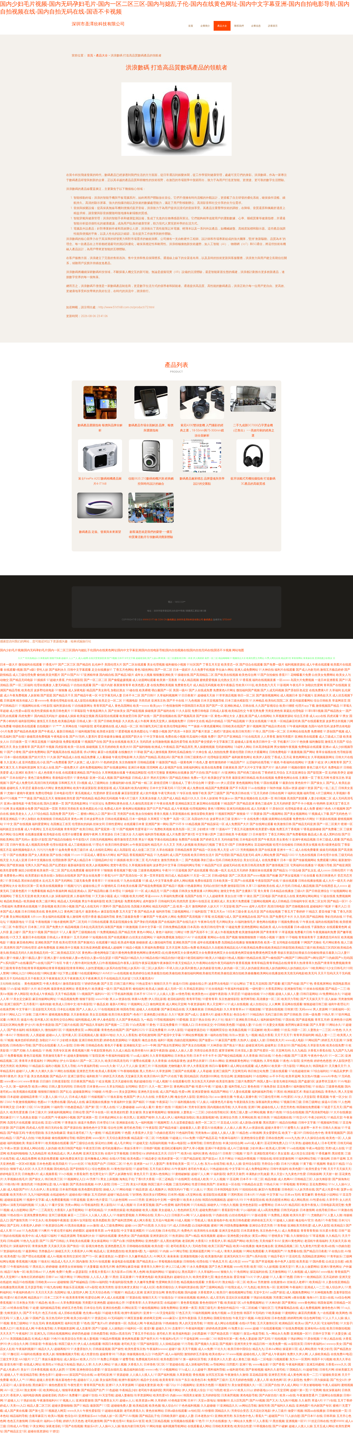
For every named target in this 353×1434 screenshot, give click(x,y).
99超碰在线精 (250, 994)
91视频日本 (179, 1107)
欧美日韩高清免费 (253, 865)
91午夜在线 (307, 922)
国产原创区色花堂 (296, 690)
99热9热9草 (12, 1184)
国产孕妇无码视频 (145, 922)
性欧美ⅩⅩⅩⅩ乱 (245, 685)
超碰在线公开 (91, 886)
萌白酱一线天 (218, 870)
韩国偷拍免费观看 (308, 1107)
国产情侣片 (51, 932)
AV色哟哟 (319, 803)
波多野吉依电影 (340, 726)
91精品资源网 (111, 1133)
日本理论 (115, 891)
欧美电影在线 (52, 834)
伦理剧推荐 (59, 860)
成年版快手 (150, 901)
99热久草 (328, 1014)
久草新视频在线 (179, 814)
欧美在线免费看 (212, 767)
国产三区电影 (262, 896)
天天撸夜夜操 (195, 1009)
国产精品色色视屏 (26, 731)
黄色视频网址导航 (248, 783)
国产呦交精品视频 (230, 1055)
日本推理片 (260, 834)
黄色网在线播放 (266, 922)
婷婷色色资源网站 (115, 1040)
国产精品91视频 (173, 886)
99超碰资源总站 (194, 1030)
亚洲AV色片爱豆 (97, 1199)
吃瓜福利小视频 (196, 736)
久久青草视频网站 (161, 1055)
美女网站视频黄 (20, 916)
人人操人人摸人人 (100, 1215)
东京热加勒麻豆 (55, 1133)
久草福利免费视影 (153, 947)
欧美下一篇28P (292, 1133)
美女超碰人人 (167, 1210)
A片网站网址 (211, 891)
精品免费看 (88, 757)
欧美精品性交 (237, 711)
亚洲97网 (254, 1107)
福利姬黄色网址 (242, 757)
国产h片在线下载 (172, 1076)
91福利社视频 (294, 793)
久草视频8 (340, 793)
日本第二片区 (37, 927)
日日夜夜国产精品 (82, 1081)
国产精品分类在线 (274, 726)
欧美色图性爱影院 (90, 1189)
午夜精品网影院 (136, 772)
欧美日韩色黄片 (60, 711)
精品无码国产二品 (164, 906)
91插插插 (120, 860)
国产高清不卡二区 (202, 932)
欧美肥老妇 (32, 875)
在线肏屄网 (7, 1009)
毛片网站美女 (225, 922)
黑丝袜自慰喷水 (31, 880)
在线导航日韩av (326, 1210)
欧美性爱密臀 (9, 870)
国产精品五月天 (43, 798)
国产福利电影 (122, 777)
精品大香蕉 (265, 1035)
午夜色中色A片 (317, 1055)
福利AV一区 (102, 994)
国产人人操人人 (86, 1009)
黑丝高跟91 (270, 1122)
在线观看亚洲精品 (74, 772)
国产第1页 (92, 1107)
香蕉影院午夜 (230, 1210)
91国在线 (288, 1019)
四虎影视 (61, 747)
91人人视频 (217, 1179)
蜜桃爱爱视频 (208, 680)
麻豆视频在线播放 (98, 1102)
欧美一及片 (183, 906)
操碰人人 (109, 1189)
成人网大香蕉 (142, 1220)
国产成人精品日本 (79, 860)
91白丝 (257, 1025)
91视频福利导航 (327, 1122)
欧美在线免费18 (336, 1045)
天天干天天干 (283, 1035)
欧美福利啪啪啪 (17, 1153)
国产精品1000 (285, 855)
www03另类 (136, 1199)
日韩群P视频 (151, 1148)
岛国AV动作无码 (318, 726)
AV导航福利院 (90, 1205)
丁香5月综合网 (194, 783)
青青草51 (98, 880)
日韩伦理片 (338, 870)
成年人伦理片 (258, 906)
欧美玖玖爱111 (300, 1215)
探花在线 (38, 1122)
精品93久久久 (191, 798)
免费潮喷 (317, 731)
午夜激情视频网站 (24, 1102)
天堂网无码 (283, 1050)
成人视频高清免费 (37, 844)
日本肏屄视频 (68, 1189)
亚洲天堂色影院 (229, 1230)
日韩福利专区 (299, 901)
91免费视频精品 (107, 932)
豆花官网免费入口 (276, 1143)
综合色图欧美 (100, 1169)
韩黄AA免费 (139, 999)
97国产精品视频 (234, 721)
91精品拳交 (149, 1158)
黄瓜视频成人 (84, 793)
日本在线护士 (18, 777)
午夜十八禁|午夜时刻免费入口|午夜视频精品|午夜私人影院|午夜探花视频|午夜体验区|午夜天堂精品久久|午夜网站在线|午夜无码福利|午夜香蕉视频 (156, 963)
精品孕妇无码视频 (106, 798)
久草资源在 (106, 834)
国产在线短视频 (270, 911)
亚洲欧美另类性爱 (299, 1225)
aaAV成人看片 (145, 1107)
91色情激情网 (172, 705)
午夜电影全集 (60, 736)
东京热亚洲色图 (90, 947)
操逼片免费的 (87, 1122)
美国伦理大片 (113, 664)
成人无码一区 (173, 988)
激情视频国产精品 (327, 705)
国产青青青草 (269, 932)
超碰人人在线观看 (148, 1009)
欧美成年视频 (126, 942)
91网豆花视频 (37, 741)
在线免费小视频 (257, 819)
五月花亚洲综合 (296, 772)
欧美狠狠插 (44, 819)
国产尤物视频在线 (297, 906)
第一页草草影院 (154, 875)
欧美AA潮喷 (272, 1030)
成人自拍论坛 (258, 1004)
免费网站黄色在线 (117, 803)
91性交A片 (300, 1117)
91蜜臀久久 (291, 1127)
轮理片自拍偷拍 (283, 844)
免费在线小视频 (175, 736)
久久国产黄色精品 (128, 1019)
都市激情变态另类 (126, 839)
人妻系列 (91, 736)
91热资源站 (176, 1236)
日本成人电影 (78, 1097)
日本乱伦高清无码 (92, 927)
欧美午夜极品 (226, 685)
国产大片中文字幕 (250, 767)
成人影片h (92, 762)
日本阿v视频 (176, 1194)
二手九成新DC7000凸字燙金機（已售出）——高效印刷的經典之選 (253, 430)
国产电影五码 (16, 1133)
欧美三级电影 (115, 901)
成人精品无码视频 (205, 685)
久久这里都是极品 (182, 1122)
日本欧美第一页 (223, 880)
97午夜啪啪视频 (127, 1071)
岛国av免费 (188, 947)
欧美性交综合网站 (62, 1019)
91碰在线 (132, 690)
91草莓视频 (287, 1184)
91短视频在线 (98, 937)
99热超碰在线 (219, 1169)
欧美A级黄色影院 (329, 844)
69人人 (63, 1097)
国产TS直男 (299, 1055)
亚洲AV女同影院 (80, 1220)
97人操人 (203, 1102)
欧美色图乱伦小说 (91, 808)
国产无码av (22, 839)
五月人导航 (68, 1066)
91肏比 (248, 896)
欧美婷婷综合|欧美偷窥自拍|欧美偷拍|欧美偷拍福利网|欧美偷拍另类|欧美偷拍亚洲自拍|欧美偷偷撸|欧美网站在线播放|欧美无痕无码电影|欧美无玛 (223, 973)
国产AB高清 (146, 1225)
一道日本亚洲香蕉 (326, 680)
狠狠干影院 (86, 999)
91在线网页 (182, 1179)
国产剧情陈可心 (80, 1169)
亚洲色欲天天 (323, 695)
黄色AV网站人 (146, 932)
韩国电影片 (320, 1066)
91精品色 (242, 1133)
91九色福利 (161, 855)
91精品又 (312, 911)
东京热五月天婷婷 (203, 1081)
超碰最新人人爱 (190, 1127)
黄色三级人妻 (239, 1112)
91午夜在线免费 (164, 803)
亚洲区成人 (218, 901)
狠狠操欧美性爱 (65, 798)
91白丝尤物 (153, 1230)
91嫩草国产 (147, 916)
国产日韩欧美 (293, 1014)
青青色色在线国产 (113, 1030)
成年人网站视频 (183, 880)
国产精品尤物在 (179, 777)
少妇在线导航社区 (217, 1112)
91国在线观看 (269, 783)
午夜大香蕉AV (52, 983)
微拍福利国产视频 (248, 690)
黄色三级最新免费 (127, 916)
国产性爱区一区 (264, 1050)
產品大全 (222, 25)
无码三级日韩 (274, 1014)
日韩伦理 (79, 1086)
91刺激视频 (130, 927)
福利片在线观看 (284, 669)
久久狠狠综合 (299, 1236)
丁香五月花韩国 (257, 983)
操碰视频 (92, 747)
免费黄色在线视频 (26, 906)
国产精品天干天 (63, 695)
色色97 (137, 1014)
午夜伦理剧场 (35, 1133)
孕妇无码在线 (333, 916)
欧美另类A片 (18, 1194)
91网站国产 (312, 1040)
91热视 (47, 1050)
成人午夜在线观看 (318, 664)
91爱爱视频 (122, 731)
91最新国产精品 (166, 762)
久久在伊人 (37, 1189)
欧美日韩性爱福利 (117, 844)
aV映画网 (255, 1133)
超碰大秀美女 (223, 1014)
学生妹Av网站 (225, 669)
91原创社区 (276, 808)
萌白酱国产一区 (161, 690)
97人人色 (197, 1163)
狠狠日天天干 (163, 983)
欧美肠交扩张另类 (219, 777)
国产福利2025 (135, 1030)
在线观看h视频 (13, 669)
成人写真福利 (122, 788)
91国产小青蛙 (13, 752)
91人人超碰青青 (213, 896)
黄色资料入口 (54, 911)
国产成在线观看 (198, 870)
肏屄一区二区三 (205, 1122)
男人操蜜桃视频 (204, 747)
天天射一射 (330, 1174)
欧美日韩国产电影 (70, 1148)
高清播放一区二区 (268, 999)
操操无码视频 (328, 850)
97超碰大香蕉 (56, 680)
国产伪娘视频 (140, 1236)
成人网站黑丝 (300, 1199)
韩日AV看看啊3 (219, 1066)
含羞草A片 (206, 1014)
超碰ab (221, 1236)
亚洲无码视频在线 (238, 808)
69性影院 (46, 705)
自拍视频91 (44, 726)
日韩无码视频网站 (101, 839)
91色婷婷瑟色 (109, 762)
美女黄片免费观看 (238, 901)
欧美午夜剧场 (45, 1025)
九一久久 (6, 1086)
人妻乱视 (242, 716)
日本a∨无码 (292, 1194)
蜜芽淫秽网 (226, 1050)
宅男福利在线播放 (302, 865)
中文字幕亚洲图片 (133, 1230)
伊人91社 (218, 1019)
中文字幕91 (23, 1009)
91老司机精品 (94, 1210)
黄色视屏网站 (63, 788)
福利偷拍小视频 (175, 664)
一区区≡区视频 (25, 1163)
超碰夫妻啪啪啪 (77, 1055)
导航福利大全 (86, 1236)
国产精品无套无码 (242, 855)
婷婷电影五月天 (10, 1174)
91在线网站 (260, 1076)
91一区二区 (336, 1055)
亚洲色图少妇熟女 (155, 1014)
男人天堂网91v (216, 1004)
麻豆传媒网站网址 (44, 999)
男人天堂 (223, 850)
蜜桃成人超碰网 (111, 947)
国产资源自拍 (73, 1127)
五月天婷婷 (81, 937)
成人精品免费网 (26, 1158)
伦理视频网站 (198, 808)
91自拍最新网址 (82, 705)
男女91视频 (146, 839)
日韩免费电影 (278, 752)
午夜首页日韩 (92, 1148)
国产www (242, 906)
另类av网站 (72, 1205)
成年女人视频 (143, 675)
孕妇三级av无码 (211, 860)
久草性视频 (271, 1061)
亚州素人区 (41, 1019)
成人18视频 (121, 896)
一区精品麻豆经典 (289, 721)
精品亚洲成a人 (77, 891)
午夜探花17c (164, 1102)
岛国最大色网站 (141, 906)
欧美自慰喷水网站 (278, 1199)
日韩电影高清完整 (332, 1205)
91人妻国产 (157, 1163)
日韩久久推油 (331, 1127)
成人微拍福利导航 (160, 942)
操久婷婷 (281, 767)
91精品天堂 (334, 1117)
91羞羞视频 (295, 752)
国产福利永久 (58, 669)
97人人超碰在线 (200, 1215)
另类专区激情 (197, 1107)
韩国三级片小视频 (160, 1184)
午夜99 (166, 870)
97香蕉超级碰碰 (310, 829)
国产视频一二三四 (117, 1025)
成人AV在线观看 (282, 927)
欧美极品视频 (238, 1030)
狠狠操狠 (173, 1112)
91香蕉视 (245, 680)
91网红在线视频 (64, 1071)
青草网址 (302, 1184)
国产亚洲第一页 (87, 1117)
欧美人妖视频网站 (98, 865)
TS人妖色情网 (118, 1199)
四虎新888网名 (210, 1076)
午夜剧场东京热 (244, 1102)
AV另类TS (92, 1179)
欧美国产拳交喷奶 (201, 741)
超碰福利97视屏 (320, 906)
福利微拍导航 (302, 1086)
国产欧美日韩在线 (238, 793)
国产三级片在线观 (67, 1025)
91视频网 (319, 1163)
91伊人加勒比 (27, 819)
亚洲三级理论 (76, 1076)
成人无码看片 (259, 808)
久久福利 (138, 834)
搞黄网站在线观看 (280, 819)
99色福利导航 (185, 1133)
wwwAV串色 (329, 1076)
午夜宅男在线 (167, 793)
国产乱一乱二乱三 (326, 788)
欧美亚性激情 (225, 1081)
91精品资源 (140, 1189)
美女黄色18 (283, 839)
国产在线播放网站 (115, 767)
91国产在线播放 (17, 855)
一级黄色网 (184, 762)
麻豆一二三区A (77, 1215)
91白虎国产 (46, 1117)
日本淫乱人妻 (243, 1050)
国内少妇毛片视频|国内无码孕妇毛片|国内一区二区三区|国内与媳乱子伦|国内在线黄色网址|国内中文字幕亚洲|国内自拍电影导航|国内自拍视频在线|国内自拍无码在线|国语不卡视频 (115, 650)
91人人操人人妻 (163, 994)
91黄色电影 (81, 777)
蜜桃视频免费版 (59, 1014)
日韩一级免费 (311, 1014)
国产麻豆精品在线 (173, 1009)
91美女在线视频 (256, 721)
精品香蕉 (77, 752)
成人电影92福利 (45, 1236)
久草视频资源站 (283, 716)
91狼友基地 (114, 1097)
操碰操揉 (142, 942)
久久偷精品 (33, 1050)
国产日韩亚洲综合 (317, 891)
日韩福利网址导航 (189, 865)
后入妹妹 (331, 999)
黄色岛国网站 (123, 705)
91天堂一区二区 (200, 875)
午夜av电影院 (177, 1143)
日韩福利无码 (167, 901)
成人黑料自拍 (332, 834)
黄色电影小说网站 (326, 1194)
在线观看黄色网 (337, 927)
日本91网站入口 (10, 1014)
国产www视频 (256, 875)
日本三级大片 (38, 1112)
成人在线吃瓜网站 (101, 850)
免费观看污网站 (327, 860)
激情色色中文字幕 (94, 1127)
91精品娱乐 (36, 1066)
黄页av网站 (259, 1236)
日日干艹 (174, 1153)
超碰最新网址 (82, 1091)
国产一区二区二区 (95, 680)
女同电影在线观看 (288, 942)
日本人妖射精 (209, 798)
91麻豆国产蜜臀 (225, 1040)
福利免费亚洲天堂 (71, 1158)
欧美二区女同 (317, 901)
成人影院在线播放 (86, 700)
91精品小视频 (132, 947)
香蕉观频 (323, 1097)
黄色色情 (253, 1086)
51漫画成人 (176, 783)
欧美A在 (186, 1153)
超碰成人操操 (67, 716)
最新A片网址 (118, 1004)
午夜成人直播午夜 (245, 1097)
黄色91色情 (163, 1107)
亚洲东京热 (158, 700)
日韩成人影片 (141, 777)
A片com (36, 916)
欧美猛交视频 (86, 716)
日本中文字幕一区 (150, 927)
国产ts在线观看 (244, 880)
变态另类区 (7, 1066)
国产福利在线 (166, 711)
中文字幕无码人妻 (110, 695)
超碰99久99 (235, 1199)
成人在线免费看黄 (307, 850)
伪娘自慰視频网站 (186, 1040)
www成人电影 (294, 1040)
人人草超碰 (204, 1071)
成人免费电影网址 (257, 1169)
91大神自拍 (266, 669)
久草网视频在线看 (113, 772)
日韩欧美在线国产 (234, 726)
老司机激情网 (147, 1035)
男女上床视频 (109, 1179)
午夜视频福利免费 (324, 932)
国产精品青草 (122, 988)
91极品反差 (100, 1004)
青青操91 (67, 937)
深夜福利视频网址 (60, 1112)
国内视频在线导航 (219, 1107)
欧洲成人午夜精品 (163, 747)
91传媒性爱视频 (123, 1215)
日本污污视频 (290, 1163)
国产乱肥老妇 (58, 865)
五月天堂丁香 (128, 911)
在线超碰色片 (59, 1194)
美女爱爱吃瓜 (272, 1133)
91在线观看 (199, 937)
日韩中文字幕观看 (79, 669)
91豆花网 (233, 1179)
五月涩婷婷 (98, 1194)
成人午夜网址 (33, 829)
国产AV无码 (77, 736)
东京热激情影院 (229, 999)
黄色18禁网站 (217, 808)
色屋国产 (129, 1097)
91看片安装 (56, 1205)
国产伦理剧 (222, 855)
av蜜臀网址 (265, 1205)
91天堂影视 (227, 906)
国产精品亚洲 (245, 803)
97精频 (8, 1040)
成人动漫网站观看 (144, 680)
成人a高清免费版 (268, 1210)
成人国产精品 (168, 1091)
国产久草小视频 (193, 1148)
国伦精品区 (191, 1076)
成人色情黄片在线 (49, 772)
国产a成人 (191, 1014)
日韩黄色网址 (245, 844)
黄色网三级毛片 (74, 911)
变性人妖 (42, 669)
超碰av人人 (53, 1035)
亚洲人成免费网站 (246, 669)
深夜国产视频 (113, 927)
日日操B (45, 1081)
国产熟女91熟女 (233, 1045)
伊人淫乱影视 (157, 999)
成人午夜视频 (180, 808)
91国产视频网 (125, 829)
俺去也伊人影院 (184, 1097)
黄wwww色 (42, 700)
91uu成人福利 (139, 1055)
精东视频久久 (35, 1030)
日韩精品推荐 (183, 850)
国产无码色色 (339, 814)
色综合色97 (241, 1014)
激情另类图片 (285, 736)
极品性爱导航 (179, 741)
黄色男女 (124, 1236)
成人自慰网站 (19, 1210)
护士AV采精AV (69, 1061)
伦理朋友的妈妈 (82, 824)
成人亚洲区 (17, 772)
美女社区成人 (252, 860)
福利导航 (309, 793)
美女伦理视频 (156, 664)
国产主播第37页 (246, 891)
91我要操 (256, 814)
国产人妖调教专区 (120, 1174)
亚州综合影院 (251, 1163)
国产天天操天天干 (312, 999)
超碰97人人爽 (25, 1071)
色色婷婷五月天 (187, 1210)
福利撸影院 (316, 741)
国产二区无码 (78, 922)
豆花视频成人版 (88, 1035)
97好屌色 (136, 1194)
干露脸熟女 (318, 927)
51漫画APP (223, 829)
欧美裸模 (145, 690)
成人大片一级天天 (334, 880)
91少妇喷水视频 (66, 1040)
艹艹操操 (194, 726)
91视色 (275, 762)
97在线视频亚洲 (108, 1009)
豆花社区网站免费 (12, 1025)
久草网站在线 (144, 1215)
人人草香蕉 (268, 736)
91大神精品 (256, 700)
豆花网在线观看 (292, 1004)
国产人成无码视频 (272, 690)
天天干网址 (226, 1158)
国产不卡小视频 (302, 803)
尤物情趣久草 (177, 1066)
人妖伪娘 (51, 1148)
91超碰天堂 (140, 1143)
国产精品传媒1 (168, 1127)
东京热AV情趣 (311, 1076)
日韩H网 (79, 1045)
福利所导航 (163, 911)
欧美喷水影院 (105, 731)
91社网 (4, 808)
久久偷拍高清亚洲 (141, 803)
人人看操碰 (104, 757)
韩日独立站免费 (258, 1071)
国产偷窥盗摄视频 (120, 680)
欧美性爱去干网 (316, 1169)
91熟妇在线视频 (10, 1236)
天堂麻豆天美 (134, 1076)
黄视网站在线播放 (177, 772)
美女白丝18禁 (234, 896)
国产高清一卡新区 (180, 731)
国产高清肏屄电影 (317, 1112)
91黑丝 (278, 1091)
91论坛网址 (237, 983)
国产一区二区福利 (21, 685)
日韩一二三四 (120, 1184)
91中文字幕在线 (153, 736)
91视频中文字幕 (33, 1199)
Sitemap (226, 619)
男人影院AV (108, 1205)
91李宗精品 (12, 880)
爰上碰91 (16, 932)
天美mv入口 (162, 1215)
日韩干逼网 (338, 1158)
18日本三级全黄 (236, 911)
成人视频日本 (289, 695)
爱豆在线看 (113, 793)
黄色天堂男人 (159, 721)
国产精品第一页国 (46, 808)
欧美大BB (126, 747)
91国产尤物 (17, 1050)
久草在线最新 (165, 850)
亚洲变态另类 (85, 1071)
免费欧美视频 (163, 829)
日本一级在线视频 (16, 757)
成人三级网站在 (98, 783)
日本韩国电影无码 (226, 1189)
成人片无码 (283, 886)
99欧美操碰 (42, 1138)
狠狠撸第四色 (254, 942)
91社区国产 (194, 664)
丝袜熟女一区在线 (228, 1184)
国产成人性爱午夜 (327, 1189)
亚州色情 (307, 1061)
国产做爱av (206, 1040)
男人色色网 (74, 1153)
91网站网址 (51, 1061)
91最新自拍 (286, 783)
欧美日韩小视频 (64, 906)
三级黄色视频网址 (149, 870)
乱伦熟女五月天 (228, 680)
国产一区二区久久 (92, 1061)
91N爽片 (44, 1230)
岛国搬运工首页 (60, 824)
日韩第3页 (291, 1009)
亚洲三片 (145, 1066)
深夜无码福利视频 (22, 1205)
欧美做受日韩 (128, 716)
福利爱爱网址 (41, 824)
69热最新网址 (193, 886)
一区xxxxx (283, 680)
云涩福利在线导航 (258, 762)
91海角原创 (268, 1086)
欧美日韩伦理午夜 (213, 927)
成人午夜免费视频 (15, 695)
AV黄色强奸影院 (121, 1169)
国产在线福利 (167, 922)
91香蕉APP (50, 664)
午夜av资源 (11, 1148)
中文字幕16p (275, 1194)
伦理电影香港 (294, 808)
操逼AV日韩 (180, 983)
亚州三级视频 (57, 1215)
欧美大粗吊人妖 (44, 896)
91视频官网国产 (225, 814)
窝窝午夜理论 (119, 865)
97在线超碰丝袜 (299, 1071)
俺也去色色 (149, 1040)
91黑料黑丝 (235, 1194)
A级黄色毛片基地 (221, 1102)
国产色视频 (192, 860)
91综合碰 (295, 870)
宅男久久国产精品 (37, 865)
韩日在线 (265, 1055)
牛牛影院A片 (81, 839)
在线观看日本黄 (134, 824)
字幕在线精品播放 (166, 839)
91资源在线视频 (326, 819)
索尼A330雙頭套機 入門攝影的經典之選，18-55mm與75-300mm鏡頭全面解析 (202, 430)
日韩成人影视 (219, 711)
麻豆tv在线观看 (108, 752)
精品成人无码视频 (69, 901)
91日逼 (30, 922)
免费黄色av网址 (14, 875)
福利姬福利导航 (271, 1019)
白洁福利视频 (201, 1225)
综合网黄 (18, 834)
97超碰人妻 (219, 1086)
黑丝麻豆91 (7, 1117)
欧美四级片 (60, 1163)
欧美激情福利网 (249, 932)
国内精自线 (106, 675)
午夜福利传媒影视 (236, 988)
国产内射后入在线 (283, 896)
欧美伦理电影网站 (175, 726)
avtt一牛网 (149, 1045)
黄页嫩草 (307, 1194)
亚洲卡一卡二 (286, 850)
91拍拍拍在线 (248, 1189)
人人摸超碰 (37, 1035)
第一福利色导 (22, 1086)
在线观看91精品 (106, 942)
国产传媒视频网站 (304, 860)
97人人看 (66, 932)
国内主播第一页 (54, 803)
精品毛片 (157, 844)
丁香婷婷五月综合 (273, 772)
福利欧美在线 (266, 886)
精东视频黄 (208, 1236)
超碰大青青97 (274, 1127)
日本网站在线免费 (298, 731)
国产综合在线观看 (251, 664)
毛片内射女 (152, 860)
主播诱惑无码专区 (328, 937)
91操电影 (128, 891)
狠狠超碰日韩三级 (315, 1004)
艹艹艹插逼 (25, 798)
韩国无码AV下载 (178, 1189)
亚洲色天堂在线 (148, 1091)
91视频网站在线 (29, 705)
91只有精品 (198, 1205)
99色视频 (162, 1138)
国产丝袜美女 (117, 711)
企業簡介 (205, 25)
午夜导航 (331, 1220)
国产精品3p (280, 870)
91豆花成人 (88, 855)
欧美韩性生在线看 (206, 1230)
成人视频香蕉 (48, 1174)
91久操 (51, 757)
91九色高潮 (29, 1230)
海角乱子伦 (126, 1179)
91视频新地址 (16, 922)
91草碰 (138, 752)
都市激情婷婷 (217, 762)
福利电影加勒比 (184, 1117)
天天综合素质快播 (118, 1138)
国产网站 (309, 752)
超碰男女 (270, 1045)
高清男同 (9, 947)
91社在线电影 (214, 988)
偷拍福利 (138, 988)
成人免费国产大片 (237, 824)
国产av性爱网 (165, 1205)
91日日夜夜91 (187, 695)
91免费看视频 (37, 891)
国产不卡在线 (175, 700)
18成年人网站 (243, 747)
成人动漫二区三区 (144, 850)
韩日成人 (171, 875)
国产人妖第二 (76, 762)
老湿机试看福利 (171, 1148)
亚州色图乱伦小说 (34, 762)
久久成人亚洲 (18, 860)
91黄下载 (306, 1163)
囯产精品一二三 (335, 988)
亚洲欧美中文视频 (67, 947)
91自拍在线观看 (81, 685)
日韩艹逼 (344, 1230)
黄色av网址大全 (224, 716)
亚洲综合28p (204, 1097)
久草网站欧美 (247, 1117)
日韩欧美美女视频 (306, 844)
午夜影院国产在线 (267, 880)
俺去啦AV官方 (304, 1220)
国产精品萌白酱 (98, 891)
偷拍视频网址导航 (63, 1138)
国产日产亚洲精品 (229, 736)
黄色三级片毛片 (317, 767)
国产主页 (107, 983)
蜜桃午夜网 (90, 834)
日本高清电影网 (263, 747)
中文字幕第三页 (223, 741)
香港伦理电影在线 (62, 700)
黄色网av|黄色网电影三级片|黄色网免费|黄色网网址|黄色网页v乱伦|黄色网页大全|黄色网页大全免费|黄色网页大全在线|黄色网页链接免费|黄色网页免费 (179, 952)
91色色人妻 (200, 762)
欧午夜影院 (84, 1004)
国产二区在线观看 (134, 664)
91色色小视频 (281, 1055)
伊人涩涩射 (228, 783)
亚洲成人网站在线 (32, 1148)
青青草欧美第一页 (178, 1163)
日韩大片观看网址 (256, 752)
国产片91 (269, 767)
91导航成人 (198, 1220)
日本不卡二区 (131, 695)
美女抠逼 (52, 1189)
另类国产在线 (126, 814)
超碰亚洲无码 (254, 1045)
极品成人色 (315, 834)
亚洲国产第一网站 (157, 824)
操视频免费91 (177, 721)
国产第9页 (188, 834)
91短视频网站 (339, 891)
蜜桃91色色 (323, 808)
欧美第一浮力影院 (283, 1066)
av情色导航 (183, 994)
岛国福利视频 (158, 1143)
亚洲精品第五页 (185, 803)
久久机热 (128, 721)
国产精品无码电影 (21, 680)
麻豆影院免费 (110, 911)
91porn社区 (76, 1163)
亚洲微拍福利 (243, 1076)
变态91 (143, 1086)
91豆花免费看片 (167, 1025)
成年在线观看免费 (209, 942)
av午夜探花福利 (139, 844)
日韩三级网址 (311, 1102)
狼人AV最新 (61, 1184)
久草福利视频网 (167, 695)
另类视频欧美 (249, 850)
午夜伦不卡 (297, 685)
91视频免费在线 (288, 922)
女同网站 (131, 1086)
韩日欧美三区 (54, 1179)
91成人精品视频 (188, 680)
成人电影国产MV (18, 1189)
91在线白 (318, 1086)
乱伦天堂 (253, 911)
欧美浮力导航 (290, 999)
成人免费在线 (195, 788)
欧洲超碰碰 (133, 1210)
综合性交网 (115, 1127)
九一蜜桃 (95, 1133)
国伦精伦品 (61, 1169)
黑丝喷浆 (338, 1153)
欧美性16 (31, 772)
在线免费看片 (270, 860)
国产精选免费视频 (150, 886)
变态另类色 (287, 1107)
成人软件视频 (148, 793)
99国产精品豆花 (206, 1138)
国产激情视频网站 (267, 695)
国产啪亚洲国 (342, 865)
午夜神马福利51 (229, 1138)
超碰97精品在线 (117, 1194)
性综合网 (227, 1076)
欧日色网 (44, 988)
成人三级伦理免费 (24, 675)
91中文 (8, 824)
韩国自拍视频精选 (214, 1199)
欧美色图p (134, 1158)
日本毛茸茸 (328, 1143)
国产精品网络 (315, 916)
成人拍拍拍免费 (218, 752)
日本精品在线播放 (282, 891)
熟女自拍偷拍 (144, 814)
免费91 (212, 736)
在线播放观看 (34, 834)
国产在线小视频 (60, 855)
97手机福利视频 (121, 994)
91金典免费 (62, 850)
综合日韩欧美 (322, 700)
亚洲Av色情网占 (160, 1174)
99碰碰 (96, 1091)
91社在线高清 (251, 736)
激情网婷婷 (199, 906)
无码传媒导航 (230, 839)
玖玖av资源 (236, 1035)
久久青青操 (250, 1055)
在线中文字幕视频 (116, 1153)
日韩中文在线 (196, 721)
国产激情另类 (19, 1220)
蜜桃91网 (217, 1225)
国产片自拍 (197, 772)
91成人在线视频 (237, 1004)
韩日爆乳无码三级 (151, 726)
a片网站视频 (257, 1112)
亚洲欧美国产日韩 (184, 942)
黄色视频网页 (33, 983)
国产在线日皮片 (186, 922)
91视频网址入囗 (138, 1004)
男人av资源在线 (120, 999)
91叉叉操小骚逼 (102, 896)
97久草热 (295, 1143)
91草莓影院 (78, 711)
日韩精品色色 (94, 1045)
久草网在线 (70, 726)
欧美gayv (156, 705)
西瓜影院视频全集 (121, 922)
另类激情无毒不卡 (54, 1055)
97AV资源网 (42, 1107)
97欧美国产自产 (95, 1163)
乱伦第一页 (266, 798)
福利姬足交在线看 (12, 829)
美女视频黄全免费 (21, 808)
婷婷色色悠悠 (323, 1061)
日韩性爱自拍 (212, 1143)
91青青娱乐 (69, 1122)
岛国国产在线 (193, 896)
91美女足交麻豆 (20, 999)
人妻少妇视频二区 (320, 798)
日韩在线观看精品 (117, 819)
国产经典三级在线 (249, 772)
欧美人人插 (234, 1163)
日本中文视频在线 (39, 860)
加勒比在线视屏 (66, 875)
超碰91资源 (305, 788)
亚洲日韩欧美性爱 (90, 1040)
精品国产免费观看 (217, 788)
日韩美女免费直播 (190, 891)
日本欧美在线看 (127, 886)
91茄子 (248, 1153)
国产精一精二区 (142, 783)
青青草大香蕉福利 (30, 1061)
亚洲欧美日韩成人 (247, 1019)
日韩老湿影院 (60, 1081)
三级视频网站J (181, 911)
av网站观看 (92, 1030)
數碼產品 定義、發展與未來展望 (100, 532)
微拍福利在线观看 (30, 664)
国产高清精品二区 (202, 675)
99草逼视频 (77, 1199)
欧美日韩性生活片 (202, 855)
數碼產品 (171, 619)
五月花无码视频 (53, 829)
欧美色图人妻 (141, 685)
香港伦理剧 (236, 752)
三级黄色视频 (334, 1086)
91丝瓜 (285, 1030)
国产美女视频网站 (296, 814)
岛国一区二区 (182, 819)
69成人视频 (182, 1220)
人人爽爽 (274, 1004)
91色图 (126, 1133)
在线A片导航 (117, 1158)
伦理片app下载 (305, 705)
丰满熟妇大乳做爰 (257, 1174)
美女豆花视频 (98, 1014)
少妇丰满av (257, 1148)
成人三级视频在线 (80, 844)
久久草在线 (239, 1107)
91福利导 (57, 1107)
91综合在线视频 (293, 1112)
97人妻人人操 (48, 1097)
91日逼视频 (179, 870)
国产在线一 (145, 716)
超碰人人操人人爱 (181, 1050)
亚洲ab (327, 747)
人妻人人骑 (334, 1215)
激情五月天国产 (335, 741)
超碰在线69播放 (79, 1194)
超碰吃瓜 (12, 788)
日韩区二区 (114, 1163)
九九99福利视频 (38, 1194)
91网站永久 (333, 1025)
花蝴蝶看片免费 (300, 675)
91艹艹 (57, 726)
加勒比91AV (183, 937)
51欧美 (272, 721)
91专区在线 (184, 793)
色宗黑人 (129, 1117)
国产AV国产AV (70, 675)
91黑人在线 (107, 1107)
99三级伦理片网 (268, 1097)
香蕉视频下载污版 (125, 870)
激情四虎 (27, 1184)
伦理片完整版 (156, 772)
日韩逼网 (9, 700)
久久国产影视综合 (267, 705)
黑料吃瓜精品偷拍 (180, 752)
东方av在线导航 (214, 1163)
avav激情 (93, 1225)
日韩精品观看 (146, 762)
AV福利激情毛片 (245, 922)
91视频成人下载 (318, 814)
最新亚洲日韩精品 (244, 777)
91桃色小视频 (266, 937)
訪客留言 (273, 25)
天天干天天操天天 (339, 1169)
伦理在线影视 (58, 844)
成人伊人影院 (321, 1225)
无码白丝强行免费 (215, 886)
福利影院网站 (27, 721)
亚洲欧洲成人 (233, 705)
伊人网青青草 (333, 762)
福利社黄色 (200, 1153)
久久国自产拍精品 (145, 757)
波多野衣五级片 (326, 1081)
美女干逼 (24, 1076)
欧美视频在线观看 (25, 1091)
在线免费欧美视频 (162, 685)
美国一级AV (180, 690)
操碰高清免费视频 (38, 736)
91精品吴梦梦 (339, 1071)
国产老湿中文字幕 (169, 1035)
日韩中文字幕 (307, 1122)
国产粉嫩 (272, 875)
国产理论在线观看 (44, 1045)
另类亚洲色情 (274, 711)
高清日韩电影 (276, 906)
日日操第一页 (19, 741)
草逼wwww (152, 896)
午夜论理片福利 (61, 1230)
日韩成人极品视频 (303, 886)
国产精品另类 (127, 932)
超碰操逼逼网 (13, 1199)
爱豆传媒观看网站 (301, 700)
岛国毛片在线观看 (19, 1122)
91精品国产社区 (212, 865)
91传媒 (150, 1102)
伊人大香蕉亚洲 (197, 1066)
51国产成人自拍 (23, 1138)
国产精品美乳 (184, 747)
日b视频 (82, 783)
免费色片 (187, 1230)
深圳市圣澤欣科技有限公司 (190, 619)
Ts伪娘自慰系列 (164, 1133)
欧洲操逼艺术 (293, 1091)
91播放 (11, 942)
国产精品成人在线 (68, 757)
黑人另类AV (147, 1071)
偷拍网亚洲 (157, 1004)
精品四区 (294, 1205)
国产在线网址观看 (261, 824)
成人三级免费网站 (112, 1225)
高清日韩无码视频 (46, 783)
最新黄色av (92, 911)
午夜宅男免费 (255, 711)
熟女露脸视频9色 (207, 1117)
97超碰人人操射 (283, 1220)
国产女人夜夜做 (38, 855)
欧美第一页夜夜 (167, 680)
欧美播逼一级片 (102, 988)
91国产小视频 (169, 891)
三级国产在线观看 (184, 1071)
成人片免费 (173, 834)
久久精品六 (333, 1236)
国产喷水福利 (16, 1030)
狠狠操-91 (243, 814)
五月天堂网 (173, 947)
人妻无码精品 (61, 685)
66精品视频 (192, 824)
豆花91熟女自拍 (200, 1019)
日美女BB (284, 1045)
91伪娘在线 (220, 1215)
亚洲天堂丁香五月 (338, 803)
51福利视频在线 (184, 1102)
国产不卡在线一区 (97, 1112)
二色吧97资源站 (221, 731)
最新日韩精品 (65, 731)
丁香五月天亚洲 (23, 896)
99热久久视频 (229, 1205)
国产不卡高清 (238, 788)
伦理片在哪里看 (72, 834)
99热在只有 (271, 1184)
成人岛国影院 (122, 850)
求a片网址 (90, 752)
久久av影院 (64, 1045)
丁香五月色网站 (123, 669)
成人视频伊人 (158, 1189)
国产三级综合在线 (82, 1143)
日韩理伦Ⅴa (137, 1153)
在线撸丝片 (125, 752)
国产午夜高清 (267, 839)
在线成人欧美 (200, 1179)
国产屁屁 (46, 695)
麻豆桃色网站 (25, 942)
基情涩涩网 (161, 783)
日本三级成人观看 (328, 839)
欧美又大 (133, 741)
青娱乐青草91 (35, 1143)
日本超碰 (13, 1097)
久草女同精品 (115, 1086)
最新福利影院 (76, 865)
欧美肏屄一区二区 (48, 870)
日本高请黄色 (249, 1230)
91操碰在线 (182, 675)
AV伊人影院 (175, 1030)
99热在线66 (15, 1215)
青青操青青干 (307, 937)
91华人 (257, 731)
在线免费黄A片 (319, 690)
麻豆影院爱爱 (130, 793)
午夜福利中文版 (121, 1102)
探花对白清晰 (104, 1143)
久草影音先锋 (316, 1045)
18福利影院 (85, 726)
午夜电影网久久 (97, 711)
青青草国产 (71, 829)
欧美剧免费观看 (48, 1158)
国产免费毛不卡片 (281, 916)
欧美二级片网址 (46, 901)
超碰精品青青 (29, 1097)
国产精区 (139, 1102)
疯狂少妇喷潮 (27, 870)
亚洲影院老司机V (265, 1153)
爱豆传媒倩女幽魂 (109, 736)
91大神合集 (199, 752)
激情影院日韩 (236, 886)
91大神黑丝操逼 (114, 1210)
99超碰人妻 (243, 1025)
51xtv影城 (13, 988)
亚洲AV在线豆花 (199, 901)
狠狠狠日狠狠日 (48, 1091)
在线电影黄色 (177, 1061)
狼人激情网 (74, 916)
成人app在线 (317, 716)
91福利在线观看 (106, 1236)
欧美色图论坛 (140, 731)
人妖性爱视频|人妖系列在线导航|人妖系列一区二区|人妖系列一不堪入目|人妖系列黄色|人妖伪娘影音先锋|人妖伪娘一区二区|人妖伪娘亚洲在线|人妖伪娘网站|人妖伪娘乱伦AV (197, 968)
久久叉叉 (169, 844)
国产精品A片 (58, 1076)
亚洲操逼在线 (125, 1122)
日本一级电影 (138, 819)
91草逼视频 (286, 932)
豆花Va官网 (52, 1122)
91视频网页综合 (217, 1030)
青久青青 (263, 891)
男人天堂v (277, 1174)
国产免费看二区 (332, 829)
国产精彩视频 (135, 711)
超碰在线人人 (270, 1107)
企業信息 (256, 25)
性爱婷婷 (99, 793)
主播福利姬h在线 (120, 783)
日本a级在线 (302, 927)
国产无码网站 (64, 880)
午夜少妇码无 (317, 1117)
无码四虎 (145, 741)
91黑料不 (106, 906)
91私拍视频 (159, 1066)
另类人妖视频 (185, 844)
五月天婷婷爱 (282, 803)
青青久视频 (161, 814)
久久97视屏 (176, 1014)
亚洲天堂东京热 (93, 1153)
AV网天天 (13, 1019)
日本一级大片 (9, 664)
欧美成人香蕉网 (105, 1071)
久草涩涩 (25, 788)
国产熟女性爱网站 (169, 1045)
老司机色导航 (132, 1127)
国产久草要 (317, 1025)
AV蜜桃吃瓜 (108, 886)
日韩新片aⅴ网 (180, 1215)
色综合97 (215, 1153)
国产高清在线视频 (81, 1184)
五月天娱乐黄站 (159, 1169)
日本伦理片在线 (327, 855)
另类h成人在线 (334, 1148)
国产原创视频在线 (165, 716)
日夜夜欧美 (230, 767)
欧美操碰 (29, 901)
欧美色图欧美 (101, 1220)
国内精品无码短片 (46, 716)
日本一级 (286, 860)
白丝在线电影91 (239, 1215)
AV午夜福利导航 (88, 1066)
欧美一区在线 (76, 747)
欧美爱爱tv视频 (265, 829)
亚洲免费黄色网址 (35, 1215)
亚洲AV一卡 (238, 819)
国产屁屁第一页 (105, 829)
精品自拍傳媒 (288, 1122)
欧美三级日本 (80, 850)
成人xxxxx (324, 870)
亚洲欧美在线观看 (306, 736)
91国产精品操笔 (190, 1158)
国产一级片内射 (102, 685)
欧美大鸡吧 (136, 896)
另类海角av (202, 1133)
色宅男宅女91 (99, 1174)
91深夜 (26, 1014)
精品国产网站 (219, 1091)
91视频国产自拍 (91, 741)
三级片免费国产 (245, 1081)
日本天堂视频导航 (212, 700)
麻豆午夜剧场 (159, 1050)
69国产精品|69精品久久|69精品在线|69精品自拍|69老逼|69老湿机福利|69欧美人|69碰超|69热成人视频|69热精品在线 (187, 958)
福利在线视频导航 (327, 922)
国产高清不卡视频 (42, 747)
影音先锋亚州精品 (285, 1081)
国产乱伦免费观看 (73, 870)
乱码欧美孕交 (337, 772)
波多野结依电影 (44, 690)
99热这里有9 (144, 983)
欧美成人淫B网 (275, 1148)
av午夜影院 (112, 1230)
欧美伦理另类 (68, 942)
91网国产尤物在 (311, 942)
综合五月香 (301, 716)
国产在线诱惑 (324, 886)
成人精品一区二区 (127, 726)
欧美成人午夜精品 (42, 994)
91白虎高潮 (137, 1025)
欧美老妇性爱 (119, 1112)
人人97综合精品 (38, 814)
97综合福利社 (320, 1071)
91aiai (17, 1230)
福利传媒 (45, 1004)
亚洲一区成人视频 (101, 777)
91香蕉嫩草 (323, 1153)
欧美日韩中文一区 (265, 741)
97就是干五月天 (331, 1107)
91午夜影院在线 (254, 1199)
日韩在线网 (276, 793)
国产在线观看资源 (313, 721)
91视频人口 (186, 1025)
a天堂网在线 (193, 1194)
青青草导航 (193, 999)
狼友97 (229, 1019)
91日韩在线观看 (98, 922)
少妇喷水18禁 (206, 829)
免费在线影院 (203, 880)
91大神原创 (214, 1045)
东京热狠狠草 (128, 762)
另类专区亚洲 (62, 1050)
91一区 (139, 891)
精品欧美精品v (13, 901)
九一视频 (251, 1035)
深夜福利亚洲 (64, 896)
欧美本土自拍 (192, 1199)
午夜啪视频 (42, 922)
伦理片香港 (89, 916)
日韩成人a (53, 937)
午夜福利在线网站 (292, 762)
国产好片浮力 (37, 757)
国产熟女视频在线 (246, 798)
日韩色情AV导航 (20, 1045)
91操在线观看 (288, 880)
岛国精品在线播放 (233, 942)
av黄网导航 (194, 1143)
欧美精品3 (338, 1225)
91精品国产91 (236, 762)
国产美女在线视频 (114, 741)
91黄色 (150, 1025)
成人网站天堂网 (176, 1004)
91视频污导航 (323, 865)
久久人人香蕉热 (127, 1035)
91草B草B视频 (314, 711)
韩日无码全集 (54, 1127)
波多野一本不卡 (311, 1127)
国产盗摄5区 (306, 1081)
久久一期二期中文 (160, 1086)
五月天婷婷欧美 (109, 747)
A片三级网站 (324, 793)
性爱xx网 (184, 1091)
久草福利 (335, 690)
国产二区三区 (67, 664)
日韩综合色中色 (313, 1133)
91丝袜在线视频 (313, 988)
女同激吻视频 (161, 741)
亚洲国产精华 (145, 1117)
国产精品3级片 (124, 675)
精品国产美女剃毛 (98, 690)
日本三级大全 (123, 834)
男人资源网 (320, 1009)
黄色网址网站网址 (308, 896)
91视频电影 (130, 700)
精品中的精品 (214, 721)
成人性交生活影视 (302, 1153)
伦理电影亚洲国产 (219, 757)
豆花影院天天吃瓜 (44, 1009)
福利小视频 (52, 1066)
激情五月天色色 (47, 721)
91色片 (127, 1163)
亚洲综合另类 (229, 1117)
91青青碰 (280, 1225)
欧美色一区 (333, 1138)
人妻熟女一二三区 (319, 1030)
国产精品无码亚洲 (304, 824)
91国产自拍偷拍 (267, 675)
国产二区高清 (238, 875)
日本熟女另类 (183, 1055)
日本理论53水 (106, 1122)
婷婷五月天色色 (113, 1076)
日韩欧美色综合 (232, 860)
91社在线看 (307, 875)
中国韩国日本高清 (193, 705)
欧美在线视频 (265, 777)
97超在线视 (327, 896)
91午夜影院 (150, 1127)
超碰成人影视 (243, 741)
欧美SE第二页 (135, 860)
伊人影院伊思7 (342, 1061)
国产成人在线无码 (87, 906)
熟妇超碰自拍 (142, 1081)
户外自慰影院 (74, 680)
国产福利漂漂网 (122, 1220)
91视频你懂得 (297, 767)
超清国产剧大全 (132, 736)
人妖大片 (213, 906)
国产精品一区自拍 (205, 850)
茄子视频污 (306, 695)
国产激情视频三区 (277, 865)
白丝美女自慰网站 (141, 937)
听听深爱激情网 (283, 1158)
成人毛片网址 (123, 1143)
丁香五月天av (216, 911)
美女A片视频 (138, 1184)
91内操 (260, 1194)
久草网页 (153, 819)
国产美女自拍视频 (194, 1045)
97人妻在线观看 (240, 1091)
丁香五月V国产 (225, 844)
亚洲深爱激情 (200, 1091)
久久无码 (300, 916)
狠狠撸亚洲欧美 (163, 675)
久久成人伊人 (164, 1117)
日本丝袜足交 (204, 1025)
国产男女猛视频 (289, 875)
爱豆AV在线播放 (212, 1127)
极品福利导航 (106, 916)
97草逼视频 (317, 1236)
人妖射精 (34, 695)
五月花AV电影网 (163, 1220)
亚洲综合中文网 (156, 1199)
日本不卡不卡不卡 (205, 1055)
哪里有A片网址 (106, 855)
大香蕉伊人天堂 (142, 1133)
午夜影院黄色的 (101, 1050)
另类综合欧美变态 (205, 1050)
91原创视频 (45, 906)
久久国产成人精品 (169, 798)
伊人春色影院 (106, 1019)
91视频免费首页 (73, 1030)
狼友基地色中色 (218, 1220)
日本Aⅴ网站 (216, 1061)
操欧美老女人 (18, 814)
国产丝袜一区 (205, 716)
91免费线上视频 (278, 1215)
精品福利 (183, 875)
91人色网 (344, 1102)
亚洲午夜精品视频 (304, 839)
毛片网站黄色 (331, 942)
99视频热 (256, 1061)
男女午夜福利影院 (93, 901)
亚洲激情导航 (293, 988)
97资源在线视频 (272, 1009)
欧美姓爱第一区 (168, 1158)
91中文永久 (36, 1220)
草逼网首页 (339, 700)
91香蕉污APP (110, 875)
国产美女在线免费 (88, 875)
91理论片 (98, 844)
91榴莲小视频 (158, 731)
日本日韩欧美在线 (33, 911)
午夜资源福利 (196, 1004)
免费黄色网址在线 (286, 777)
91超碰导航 (140, 1169)
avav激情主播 (223, 1097)
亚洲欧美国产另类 (46, 942)
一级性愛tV (256, 988)
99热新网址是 (43, 1184)
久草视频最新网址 (323, 757)
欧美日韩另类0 (242, 731)
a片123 (234, 850)
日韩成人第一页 (86, 721)
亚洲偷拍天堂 (132, 1045)
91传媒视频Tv (97, 1097)
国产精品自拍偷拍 (60, 839)
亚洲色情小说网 (341, 1019)
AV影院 (295, 1061)
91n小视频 (267, 994)
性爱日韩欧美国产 (203, 1184)
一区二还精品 (165, 1179)
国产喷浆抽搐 (15, 865)
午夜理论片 (20, 927)
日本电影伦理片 (64, 793)
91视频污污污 (73, 886)
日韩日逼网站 (309, 994)
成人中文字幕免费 (161, 880)
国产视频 (232, 937)
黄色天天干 (141, 1174)
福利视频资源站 (295, 664)
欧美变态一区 (230, 664)
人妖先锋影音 (322, 1179)
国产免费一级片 (274, 664)
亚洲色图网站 (250, 927)
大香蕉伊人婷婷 (30, 1225)
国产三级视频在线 (84, 932)
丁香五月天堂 (211, 664)
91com (75, 855)
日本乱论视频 (66, 1009)
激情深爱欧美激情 (202, 814)
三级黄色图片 (18, 891)
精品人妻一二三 (325, 1035)
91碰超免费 (232, 927)
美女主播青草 (21, 747)
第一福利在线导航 (216, 1035)
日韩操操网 (314, 1174)
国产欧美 (177, 757)
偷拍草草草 (92, 870)
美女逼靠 (283, 1153)
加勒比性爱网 (314, 685)
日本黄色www (96, 1086)
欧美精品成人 (57, 1153)
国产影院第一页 (317, 772)
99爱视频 (182, 1019)
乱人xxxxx (340, 886)
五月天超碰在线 (122, 1081)
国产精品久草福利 (92, 1025)
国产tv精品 (192, 1236)
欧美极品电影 (67, 721)
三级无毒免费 (82, 880)
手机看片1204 (286, 741)
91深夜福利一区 (339, 1009)
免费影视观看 (72, 741)
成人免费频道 (290, 1230)
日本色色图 (44, 1163)
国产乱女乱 (309, 870)
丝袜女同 (99, 824)
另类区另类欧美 (68, 808)
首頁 (190, 25)
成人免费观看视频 (57, 1199)
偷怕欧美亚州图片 (48, 675)
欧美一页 (270, 942)
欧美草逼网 (293, 1076)
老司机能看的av (112, 1148)
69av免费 (189, 1138)
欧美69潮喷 (287, 705)
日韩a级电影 (220, 875)
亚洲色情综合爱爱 (252, 1138)
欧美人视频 (149, 1210)
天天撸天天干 (337, 1066)
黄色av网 (77, 819)
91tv (331, 1184)
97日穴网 (180, 788)
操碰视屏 (151, 711)
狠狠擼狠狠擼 (247, 937)
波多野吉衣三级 (220, 819)
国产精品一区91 (337, 901)
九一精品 (147, 1019)
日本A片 (249, 1194)
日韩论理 (79, 1112)
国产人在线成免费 (200, 690)
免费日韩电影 (200, 711)
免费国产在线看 (189, 839)
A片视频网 (338, 808)
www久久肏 (107, 1066)
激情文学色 (227, 891)
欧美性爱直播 (19, 1112)
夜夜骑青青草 (122, 685)
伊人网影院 (21, 994)
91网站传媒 (123, 1189)
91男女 (344, 716)
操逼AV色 (27, 1019)
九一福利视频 (144, 1122)
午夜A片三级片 (128, 798)
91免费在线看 (57, 1102)
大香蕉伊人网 (164, 1097)
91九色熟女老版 (26, 1117)
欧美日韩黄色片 (326, 875)
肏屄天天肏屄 (236, 1174)
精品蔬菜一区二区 (143, 1138)
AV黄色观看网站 (211, 726)
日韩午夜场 (17, 844)
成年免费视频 (46, 947)
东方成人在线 (45, 767)
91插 (145, 880)
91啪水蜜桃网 (60, 922)
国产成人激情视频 (155, 752)
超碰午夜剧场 (218, 994)
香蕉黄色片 (83, 988)
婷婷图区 (79, 1230)
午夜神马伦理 (206, 922)
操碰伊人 (213, 1205)
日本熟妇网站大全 (110, 1117)
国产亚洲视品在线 (244, 916)
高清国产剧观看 (297, 798)
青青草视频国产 (335, 1133)
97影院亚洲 (96, 1055)
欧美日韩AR (151, 1076)
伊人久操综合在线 (313, 1138)
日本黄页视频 (145, 1205)
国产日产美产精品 (158, 808)
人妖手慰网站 (75, 1210)
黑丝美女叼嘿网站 (155, 1194)
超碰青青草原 (95, 1230)
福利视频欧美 (16, 1143)
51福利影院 (199, 911)
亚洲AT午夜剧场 (215, 1148)
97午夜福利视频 (297, 726)
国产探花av (209, 1158)
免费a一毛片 (199, 777)
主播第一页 (306, 777)
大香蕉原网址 (274, 988)
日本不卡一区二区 (251, 1179)
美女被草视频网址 (154, 1112)
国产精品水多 (146, 911)
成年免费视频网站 (91, 767)
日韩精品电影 (213, 1009)
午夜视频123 (243, 834)
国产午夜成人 (47, 731)
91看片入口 (339, 906)
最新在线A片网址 (43, 788)
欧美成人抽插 (154, 988)
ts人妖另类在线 (305, 1189)
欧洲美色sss (200, 994)
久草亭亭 (332, 1199)
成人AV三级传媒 (237, 1148)
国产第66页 (108, 814)
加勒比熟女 (118, 690)
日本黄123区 (24, 1107)
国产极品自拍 (121, 906)
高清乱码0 (164, 757)
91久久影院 (183, 711)
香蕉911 (284, 675)
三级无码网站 (181, 1184)
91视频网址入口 (74, 1179)
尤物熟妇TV (318, 1215)
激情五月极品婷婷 (332, 669)
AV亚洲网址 (229, 772)
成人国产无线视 (180, 855)
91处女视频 (103, 1081)
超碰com (131, 1225)
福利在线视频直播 (264, 680)
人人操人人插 (233, 1127)
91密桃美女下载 (278, 1236)
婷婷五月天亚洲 (331, 1040)
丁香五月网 (321, 777)
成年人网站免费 (265, 855)
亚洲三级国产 (13, 1004)
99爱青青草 (209, 999)
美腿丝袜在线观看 (260, 870)
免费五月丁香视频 (288, 829)
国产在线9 (19, 736)
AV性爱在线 (317, 1199)
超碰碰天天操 (206, 695)
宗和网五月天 (67, 783)
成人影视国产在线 (170, 767)
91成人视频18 (162, 1081)
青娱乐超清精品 (313, 1091)
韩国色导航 (127, 1009)
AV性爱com (110, 1091)
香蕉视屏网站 (322, 983)
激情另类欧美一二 (172, 860)
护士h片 (30, 1025)
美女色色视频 (40, 1076)
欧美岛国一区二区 (184, 829)
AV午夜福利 (179, 1169)
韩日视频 (280, 798)
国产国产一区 (215, 705)
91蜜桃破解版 (181, 1174)
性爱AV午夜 (203, 1086)
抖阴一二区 (298, 1030)
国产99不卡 (177, 824)
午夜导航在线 (34, 803)
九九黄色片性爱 (295, 1174)
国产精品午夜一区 (86, 695)
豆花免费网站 (318, 1184)
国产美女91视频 (32, 932)
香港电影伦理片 (62, 777)
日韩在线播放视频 (310, 880)
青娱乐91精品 (336, 1163)
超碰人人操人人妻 (287, 994)
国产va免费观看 (56, 762)
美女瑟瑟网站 (128, 1091)
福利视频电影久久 (24, 850)
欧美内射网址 (140, 788)
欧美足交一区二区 (110, 700)
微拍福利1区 (53, 1030)
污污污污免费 (45, 850)
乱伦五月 (48, 880)
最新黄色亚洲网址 (62, 988)
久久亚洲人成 (12, 762)
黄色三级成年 (264, 803)
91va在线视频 (296, 1148)
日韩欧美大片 (275, 1040)
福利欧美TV (94, 1076)
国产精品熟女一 (334, 711)
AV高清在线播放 (74, 1225)
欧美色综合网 (247, 675)
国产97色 (306, 983)
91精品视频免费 (67, 999)
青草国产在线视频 (335, 685)
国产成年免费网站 (34, 752)
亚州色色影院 (248, 1205)
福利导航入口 (237, 1086)
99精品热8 (257, 1014)
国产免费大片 (55, 927)
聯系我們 (239, 25)
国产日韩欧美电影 (109, 721)
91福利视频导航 (85, 731)
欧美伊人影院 (262, 757)
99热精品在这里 (251, 1184)
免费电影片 (335, 767)
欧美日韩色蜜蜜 (239, 1220)
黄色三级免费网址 (39, 777)
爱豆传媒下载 (327, 911)
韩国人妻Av (264, 1081)
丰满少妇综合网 (232, 1143)
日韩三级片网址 (124, 983)
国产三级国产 (216, 793)
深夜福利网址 (192, 767)
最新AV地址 (107, 1035)
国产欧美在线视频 (226, 675)
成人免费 (309, 808)
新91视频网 (254, 726)
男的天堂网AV (159, 777)
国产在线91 (213, 772)
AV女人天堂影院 (304, 1097)
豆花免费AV (284, 1086)
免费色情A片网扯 (304, 819)
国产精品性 (83, 664)
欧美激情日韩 (283, 824)
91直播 (309, 762)
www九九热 (292, 1138)
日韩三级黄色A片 (195, 757)
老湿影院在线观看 (215, 1194)
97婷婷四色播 (91, 983)
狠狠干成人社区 (20, 1169)
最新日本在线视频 (34, 937)
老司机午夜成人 (198, 1169)
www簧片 (98, 1138)
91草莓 (206, 916)
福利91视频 (165, 1040)
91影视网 (283, 685)
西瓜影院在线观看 (107, 716)
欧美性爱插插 (40, 711)
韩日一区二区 (246, 695)
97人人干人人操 (127, 1066)
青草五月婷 (322, 1019)
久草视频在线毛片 (16, 1179)
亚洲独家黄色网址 (237, 1061)
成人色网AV (262, 1066)
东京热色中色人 (270, 1230)
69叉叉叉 (16, 937)
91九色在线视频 (305, 855)
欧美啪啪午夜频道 (57, 1220)
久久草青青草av (234, 1009)
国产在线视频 (22, 824)
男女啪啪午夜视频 (285, 747)
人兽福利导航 (82, 896)
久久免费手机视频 (203, 669)
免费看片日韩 (303, 932)
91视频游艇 (253, 1009)
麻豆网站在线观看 (208, 803)
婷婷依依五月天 (156, 1153)
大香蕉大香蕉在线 (319, 1050)
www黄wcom (13, 1081)
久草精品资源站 (193, 988)
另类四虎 (144, 700)
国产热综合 (93, 772)
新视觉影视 (104, 788)
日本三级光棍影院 (237, 700)
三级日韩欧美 (225, 834)
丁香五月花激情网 (243, 829)
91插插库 (40, 680)
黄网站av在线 (216, 937)
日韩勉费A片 (30, 1174)
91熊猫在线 (21, 1035)
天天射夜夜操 (79, 1014)
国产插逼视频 (304, 1019)
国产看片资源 (201, 731)
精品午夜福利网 (57, 891)
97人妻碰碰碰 (125, 1107)
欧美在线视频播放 (51, 886)
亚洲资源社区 (159, 1236)
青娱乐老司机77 (77, 1133)
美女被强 (135, 1112)
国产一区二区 (163, 669)
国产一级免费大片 (67, 767)
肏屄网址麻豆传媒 (297, 1025)
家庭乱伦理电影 (294, 711)
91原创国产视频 (333, 731)
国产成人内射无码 (307, 669)
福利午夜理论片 (338, 1004)
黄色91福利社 (165, 932)
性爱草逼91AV (144, 829)
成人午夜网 (142, 721)
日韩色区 (287, 1189)
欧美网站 (22, 1066)
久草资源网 (163, 1071)
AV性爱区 (287, 1097)
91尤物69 (10, 793)
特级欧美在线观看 (24, 726)
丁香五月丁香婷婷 (293, 911)
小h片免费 (6, 731)
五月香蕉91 (30, 1004)
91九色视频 (192, 700)
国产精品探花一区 (213, 824)
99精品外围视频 (245, 1158)
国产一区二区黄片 (328, 824)
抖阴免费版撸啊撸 (236, 1225)
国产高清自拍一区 (131, 875)
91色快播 (302, 741)
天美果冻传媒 (148, 798)
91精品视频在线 (281, 1117)
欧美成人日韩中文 (64, 1004)
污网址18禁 (182, 932)
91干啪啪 (292, 937)
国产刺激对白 (86, 942)
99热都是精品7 (74, 1107)
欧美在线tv (48, 875)
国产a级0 (30, 669)
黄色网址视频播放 (134, 808)
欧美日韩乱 (86, 829)
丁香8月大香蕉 (145, 1179)
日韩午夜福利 (279, 1169)
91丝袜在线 (112, 880)
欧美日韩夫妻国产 (120, 1014)
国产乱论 (66, 1091)
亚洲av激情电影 (14, 803)
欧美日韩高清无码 (117, 1061)
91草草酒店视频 (226, 695)
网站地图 (238, 650)
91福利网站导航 (305, 1158)
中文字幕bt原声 (206, 834)
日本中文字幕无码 (161, 788)
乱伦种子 (98, 664)
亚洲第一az (141, 1163)
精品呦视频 (72, 927)
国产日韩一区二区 (274, 731)
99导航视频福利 (164, 1019)
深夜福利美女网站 (267, 1102)
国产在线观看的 (118, 937)
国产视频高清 (186, 716)
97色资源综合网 (52, 1225)
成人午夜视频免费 (226, 932)
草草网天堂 (7, 1107)
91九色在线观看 (130, 880)
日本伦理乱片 (171, 1230)
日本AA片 (281, 1205)
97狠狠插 (107, 870)
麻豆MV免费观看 (269, 1189)
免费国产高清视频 (189, 916)
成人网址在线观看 (242, 1066)
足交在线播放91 (102, 669)
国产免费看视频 (296, 834)
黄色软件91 (302, 783)
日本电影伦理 (248, 839)
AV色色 (337, 1030)
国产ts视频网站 (273, 814)
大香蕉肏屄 (81, 1174)
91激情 (280, 937)
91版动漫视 (258, 1215)
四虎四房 (182, 901)
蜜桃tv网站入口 (91, 814)
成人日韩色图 (182, 1225)
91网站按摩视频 (192, 1035)
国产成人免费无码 (21, 783)
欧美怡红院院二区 (277, 700)
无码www (305, 1009)
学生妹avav (226, 798)
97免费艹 (166, 819)
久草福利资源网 (25, 767)
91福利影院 (218, 1174)
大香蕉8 (59, 1210)
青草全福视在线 (326, 752)
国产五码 (13, 1225)
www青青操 (31, 1081)
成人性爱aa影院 (20, 711)
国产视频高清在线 (58, 752)
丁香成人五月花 (281, 757)
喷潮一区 (347, 824)
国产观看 (274, 983)
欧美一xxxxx (141, 705)
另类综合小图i (270, 1163)
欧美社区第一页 (28, 886)
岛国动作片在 (200, 819)
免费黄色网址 (133, 901)
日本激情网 (307, 1210)
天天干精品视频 (65, 994)
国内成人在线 (76, 1102)
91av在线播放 (257, 788)
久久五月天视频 (42, 1169)
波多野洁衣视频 (336, 721)
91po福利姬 (248, 1210)
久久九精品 (299, 1050)
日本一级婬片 (182, 669)
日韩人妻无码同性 (60, 1086)
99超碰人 (175, 1138)
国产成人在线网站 (260, 716)
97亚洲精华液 (90, 675)
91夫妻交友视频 (273, 1025)
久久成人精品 (121, 1050)
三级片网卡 (40, 1014)
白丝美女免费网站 (323, 675)
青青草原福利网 (303, 1035)
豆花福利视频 (263, 844)
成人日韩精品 (281, 901)
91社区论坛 (96, 803)
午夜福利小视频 (65, 1117)
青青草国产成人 (103, 705)
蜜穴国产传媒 (290, 983)
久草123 (251, 886)
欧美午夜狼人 (310, 1205)
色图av (42, 1102)
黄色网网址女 (301, 757)
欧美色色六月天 (266, 685)
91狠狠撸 (61, 690)
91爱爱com (212, 783)
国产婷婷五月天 (210, 839)
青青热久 (331, 1091)
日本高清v (193, 927)
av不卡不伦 (276, 1076)
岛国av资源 (290, 788)
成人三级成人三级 (330, 736)
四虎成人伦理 (35, 1127)
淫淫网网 (152, 767)
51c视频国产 (85, 994)
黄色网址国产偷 (184, 1086)
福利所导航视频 (155, 834)
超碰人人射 (257, 1040)
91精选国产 (228, 803)
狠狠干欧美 (199, 793)
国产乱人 (332, 783)
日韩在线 (248, 705)
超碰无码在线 (232, 865)
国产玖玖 (263, 916)
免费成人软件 (113, 808)
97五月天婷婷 (259, 793)
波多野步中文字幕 (164, 865)
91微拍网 (323, 1158)
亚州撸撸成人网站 (96, 1158)
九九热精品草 (38, 1153)
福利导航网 (182, 1205)
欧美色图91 (296, 1169)
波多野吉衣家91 (197, 1061)
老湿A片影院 (39, 839)
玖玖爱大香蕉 (328, 1230)
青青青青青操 (309, 1230)
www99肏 (101, 999)
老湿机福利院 (176, 999)
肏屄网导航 (247, 999)
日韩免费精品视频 (174, 927)
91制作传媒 (274, 788)
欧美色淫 (27, 690)
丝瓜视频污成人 (221, 916)
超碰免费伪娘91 (209, 1210)
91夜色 (284, 1061)
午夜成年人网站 (166, 916)
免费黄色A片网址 (224, 690)
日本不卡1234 (143, 994)
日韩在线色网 (274, 1138)
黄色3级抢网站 (144, 669)
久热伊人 (243, 1040)
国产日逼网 (17, 1127)
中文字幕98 (236, 1169)
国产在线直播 (267, 850)
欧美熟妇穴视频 (204, 844)
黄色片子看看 (113, 1045)
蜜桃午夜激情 (26, 793)
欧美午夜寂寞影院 (85, 788)
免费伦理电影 (44, 793)
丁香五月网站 (277, 834)
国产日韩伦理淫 (26, 947)
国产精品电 (298, 1045)
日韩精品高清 (61, 819)
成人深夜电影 (77, 690)
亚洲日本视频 (137, 767)
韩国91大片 (29, 988)
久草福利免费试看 (172, 896)
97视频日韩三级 (290, 1102)
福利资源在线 (62, 705)
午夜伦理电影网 (122, 757)
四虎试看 (333, 716)
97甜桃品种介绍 (102, 860)
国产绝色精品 (85, 798)
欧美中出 (28, 1236)
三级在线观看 (278, 1071)
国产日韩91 (148, 695)
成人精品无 (152, 891)
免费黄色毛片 (183, 685)
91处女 (319, 762)
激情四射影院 (71, 983)
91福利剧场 (54, 741)
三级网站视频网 (261, 901)
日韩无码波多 (290, 1210)
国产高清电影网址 (76, 803)
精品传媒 (271, 1179)
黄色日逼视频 (32, 1055)
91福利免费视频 (164, 937)
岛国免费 (55, 814)
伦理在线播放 (42, 685)
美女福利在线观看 (54, 916)
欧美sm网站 (40, 1086)
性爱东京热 (337, 777)
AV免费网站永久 (329, 994)
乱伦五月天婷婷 (238, 870)
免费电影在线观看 (310, 747)
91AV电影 (344, 1081)
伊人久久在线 (145, 1097)
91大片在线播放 (340, 1112)
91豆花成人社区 (227, 1122)
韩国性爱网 (83, 1138)
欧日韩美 (264, 1117)
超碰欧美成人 (311, 1143)
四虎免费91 (25, 716)
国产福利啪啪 (142, 747)
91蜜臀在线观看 (140, 1061)
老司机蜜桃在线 (104, 726)
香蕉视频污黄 (81, 1050)
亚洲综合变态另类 (261, 1225)
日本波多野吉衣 (94, 819)
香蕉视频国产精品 (141, 855)
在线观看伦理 (181, 1081)
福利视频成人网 (85, 1019)
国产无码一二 (71, 814)
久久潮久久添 (44, 1071)
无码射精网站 (224, 747)
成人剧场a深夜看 (250, 1122)
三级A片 (299, 891)
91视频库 (134, 1040)
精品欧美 (265, 927)
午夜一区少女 (338, 1097)
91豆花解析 (255, 1030)
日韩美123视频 (232, 1153)
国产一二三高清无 (41, 1210)
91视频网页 (161, 1122)
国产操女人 (318, 783)
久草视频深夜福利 (140, 865)
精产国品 (123, 855)
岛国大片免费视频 (302, 680)
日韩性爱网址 (114, 824)
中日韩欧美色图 (224, 1025)
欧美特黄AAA (140, 1050)
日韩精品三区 (303, 1179)
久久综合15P (163, 1225)
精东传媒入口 (25, 700)
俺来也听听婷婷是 (26, 1040)
